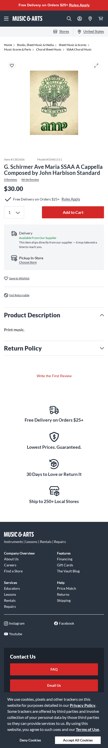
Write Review (30, 179)
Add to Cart (73, 212)
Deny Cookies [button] (30, 740)
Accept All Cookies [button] (78, 740)
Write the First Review (54, 376)
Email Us (54, 685)
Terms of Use (87, 729)
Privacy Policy (82, 705)
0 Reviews (10, 179)
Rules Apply (79, 5)
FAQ (54, 669)
